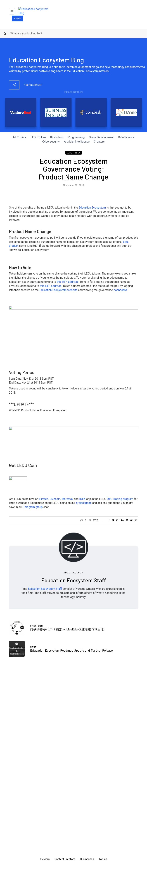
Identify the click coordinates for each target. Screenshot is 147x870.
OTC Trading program (120, 499)
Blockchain (56, 137)
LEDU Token (38, 137)
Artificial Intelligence (77, 141)
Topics (103, 858)
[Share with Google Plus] (118, 520)
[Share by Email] (136, 520)
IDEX (82, 499)
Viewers (45, 858)
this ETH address (68, 281)
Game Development (101, 137)
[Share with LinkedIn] (122, 520)
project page (84, 503)
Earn (17, 18)
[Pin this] (127, 520)
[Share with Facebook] (109, 520)
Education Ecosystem (92, 207)
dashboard (120, 290)
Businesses (87, 858)
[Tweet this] (113, 520)
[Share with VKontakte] (131, 520)
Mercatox (67, 499)
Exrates (43, 499)
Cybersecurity (51, 141)
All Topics (19, 137)
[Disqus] (73, 712)
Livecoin (55, 499)
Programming (76, 137)
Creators (99, 141)
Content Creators (64, 858)
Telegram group (33, 507)
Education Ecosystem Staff (73, 580)
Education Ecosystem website (58, 290)
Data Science (126, 137)
